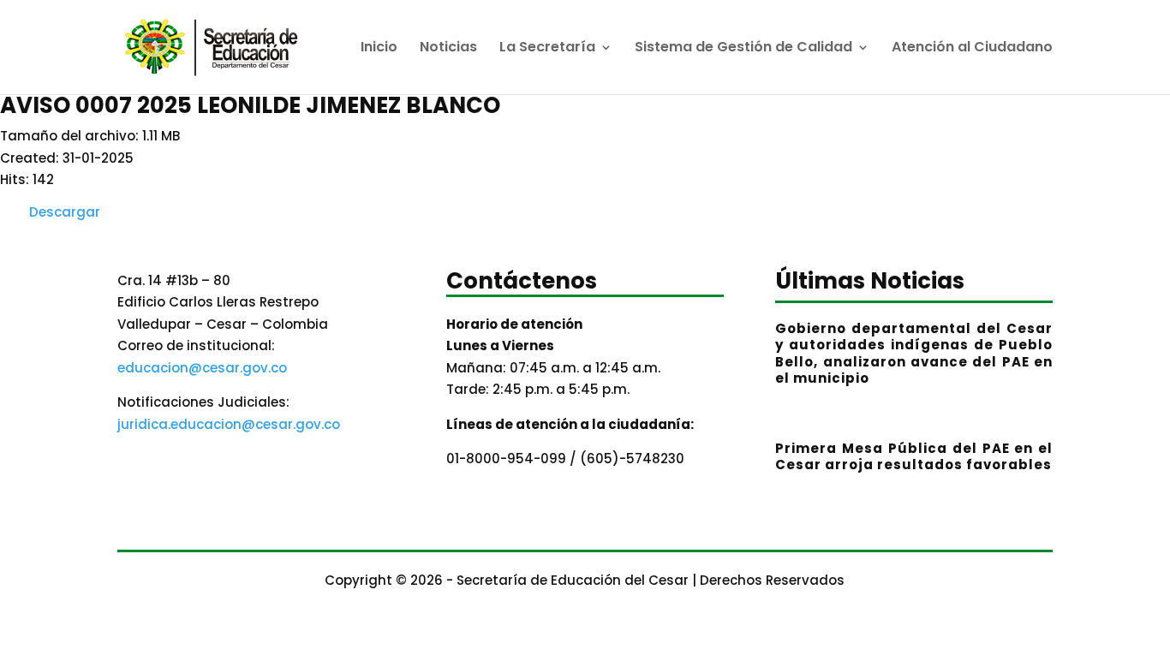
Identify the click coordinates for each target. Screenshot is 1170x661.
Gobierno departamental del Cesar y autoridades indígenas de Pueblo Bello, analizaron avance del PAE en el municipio (914, 353)
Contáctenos (521, 283)
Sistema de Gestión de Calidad (743, 49)
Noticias (448, 49)
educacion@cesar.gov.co (202, 368)
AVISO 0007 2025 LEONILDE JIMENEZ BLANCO (250, 105)
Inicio (379, 49)
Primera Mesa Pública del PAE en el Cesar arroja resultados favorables (914, 456)
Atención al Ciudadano (972, 49)
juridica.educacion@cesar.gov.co (228, 424)
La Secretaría (547, 49)
